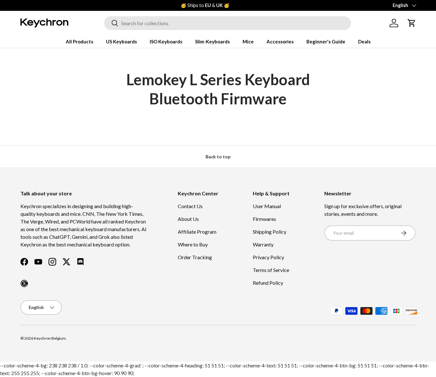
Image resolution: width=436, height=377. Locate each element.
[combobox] (227, 23)
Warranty (263, 244)
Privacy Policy (268, 257)
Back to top (218, 156)
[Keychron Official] (24, 283)
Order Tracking (195, 257)
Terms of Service (271, 270)
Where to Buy (193, 244)
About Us (188, 219)
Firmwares (264, 219)
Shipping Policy (269, 232)
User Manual (267, 206)
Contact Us (190, 206)
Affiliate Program (197, 232)
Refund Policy (268, 283)
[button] (412, 23)
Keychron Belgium (50, 338)
